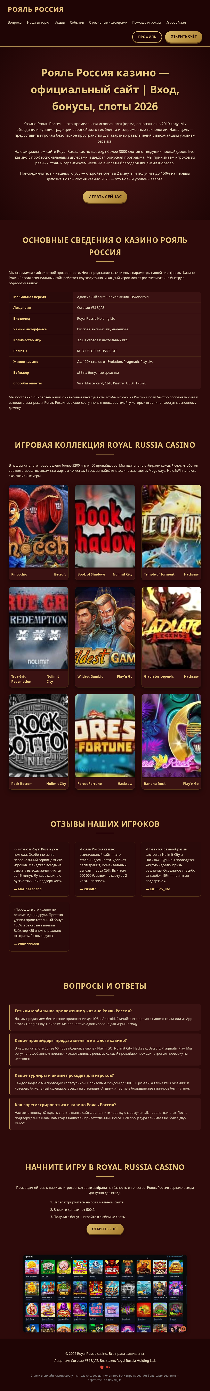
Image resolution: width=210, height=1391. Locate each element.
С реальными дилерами (108, 22)
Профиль (147, 37)
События (77, 22)
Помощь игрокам (146, 22)
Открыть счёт (184, 36)
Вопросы (15, 22)
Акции (60, 22)
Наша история (38, 22)
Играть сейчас (105, 196)
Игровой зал (176, 22)
